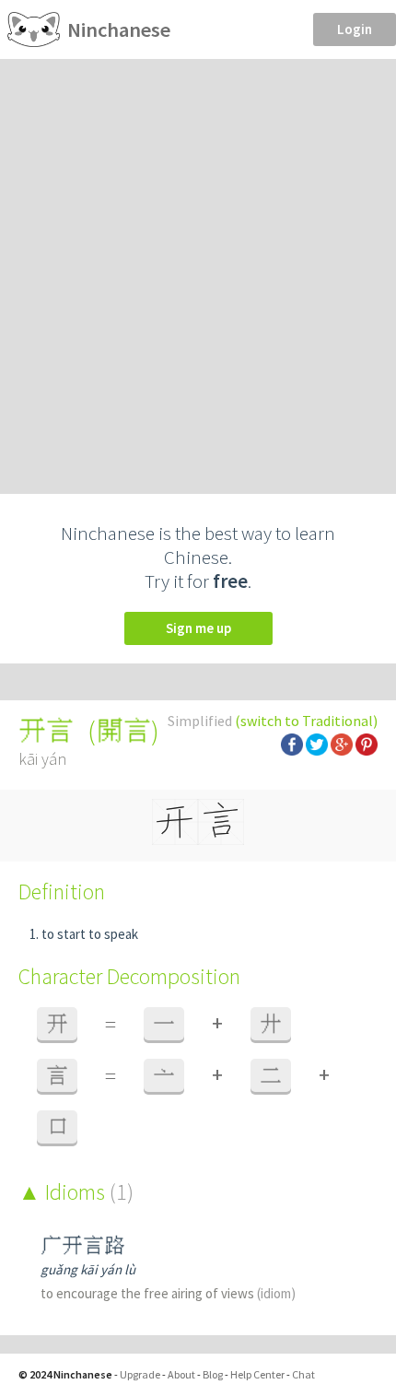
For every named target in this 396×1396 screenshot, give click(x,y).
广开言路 (83, 1245)
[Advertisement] (198, 266)
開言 (123, 730)
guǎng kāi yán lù (88, 1269)
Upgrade (140, 1374)
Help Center (257, 1374)
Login (354, 29)
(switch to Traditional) (306, 720)
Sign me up (198, 628)
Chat (303, 1374)
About (181, 1374)
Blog (213, 1374)
